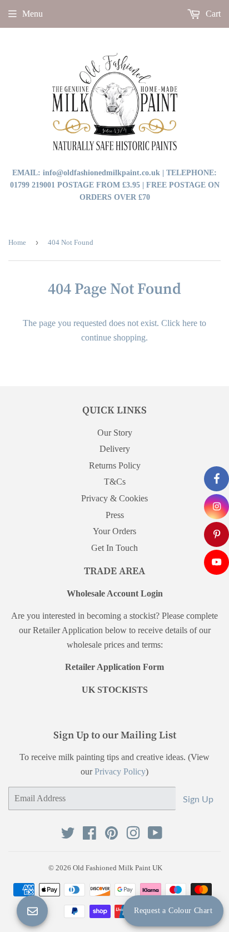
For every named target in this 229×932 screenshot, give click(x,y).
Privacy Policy (120, 771)
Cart (212, 13)
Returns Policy (115, 465)
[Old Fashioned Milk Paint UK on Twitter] (67, 835)
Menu (32, 13)
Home (17, 242)
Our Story (114, 432)
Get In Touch (114, 548)
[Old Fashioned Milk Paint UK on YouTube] (155, 835)
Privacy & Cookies (114, 498)
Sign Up (198, 798)
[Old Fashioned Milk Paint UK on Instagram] (133, 835)
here (189, 323)
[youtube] (216, 562)
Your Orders (114, 531)
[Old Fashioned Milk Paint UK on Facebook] (89, 835)
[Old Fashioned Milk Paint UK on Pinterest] (111, 835)
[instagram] (216, 506)
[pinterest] (216, 534)
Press (115, 515)
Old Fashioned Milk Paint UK (117, 868)
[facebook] (216, 478)
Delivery (114, 448)
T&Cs (115, 481)
